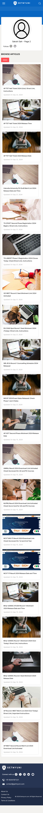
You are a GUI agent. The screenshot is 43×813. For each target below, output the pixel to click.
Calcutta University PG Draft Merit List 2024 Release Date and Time (20, 189)
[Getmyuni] (21, 3)
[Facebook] (16, 774)
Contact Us (5, 794)
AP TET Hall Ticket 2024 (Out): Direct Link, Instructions (19, 89)
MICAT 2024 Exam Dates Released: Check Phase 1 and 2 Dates (19, 399)
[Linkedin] (28, 774)
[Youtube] (32, 774)
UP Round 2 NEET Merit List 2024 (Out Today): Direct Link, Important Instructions (21, 712)
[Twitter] (20, 774)
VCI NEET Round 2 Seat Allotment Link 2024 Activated (20, 294)
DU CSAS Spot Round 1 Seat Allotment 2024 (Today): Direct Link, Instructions (20, 329)
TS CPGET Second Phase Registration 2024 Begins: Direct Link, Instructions (20, 224)
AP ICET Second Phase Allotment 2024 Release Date (21, 434)
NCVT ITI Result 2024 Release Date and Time (20, 573)
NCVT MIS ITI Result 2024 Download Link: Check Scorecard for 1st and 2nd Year (19, 539)
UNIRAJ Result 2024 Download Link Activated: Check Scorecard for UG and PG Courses (21, 469)
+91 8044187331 (12, 780)
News (5, 60)
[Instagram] (24, 774)
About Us (4, 791)
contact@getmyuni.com (15, 784)
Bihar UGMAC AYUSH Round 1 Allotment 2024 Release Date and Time (19, 607)
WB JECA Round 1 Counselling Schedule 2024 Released (21, 364)
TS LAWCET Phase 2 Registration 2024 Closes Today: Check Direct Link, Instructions (21, 259)
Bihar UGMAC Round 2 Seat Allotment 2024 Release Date (20, 677)
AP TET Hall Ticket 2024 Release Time (18, 123)
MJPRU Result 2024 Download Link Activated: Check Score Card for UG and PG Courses (21, 504)
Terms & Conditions (8, 800)
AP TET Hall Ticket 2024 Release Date (17, 156)
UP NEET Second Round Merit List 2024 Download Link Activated (18, 747)
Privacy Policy (6, 797)
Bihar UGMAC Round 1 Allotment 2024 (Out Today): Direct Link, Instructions (20, 642)
